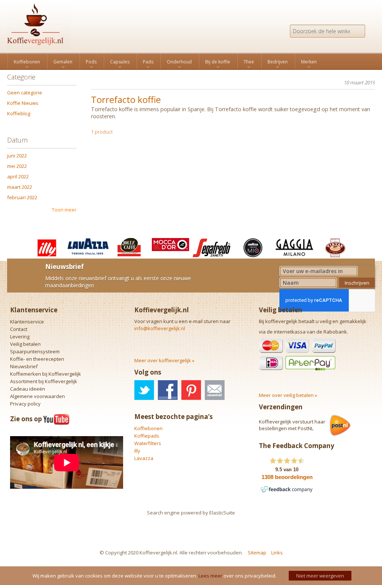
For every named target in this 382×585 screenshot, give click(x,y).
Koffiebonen (148, 428)
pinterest (191, 390)
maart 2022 (19, 187)
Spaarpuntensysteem (35, 351)
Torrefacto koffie (126, 99)
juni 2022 (17, 155)
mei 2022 (17, 166)
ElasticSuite (222, 512)
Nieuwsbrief (24, 366)
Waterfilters (147, 443)
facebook (168, 390)
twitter (144, 390)
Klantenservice (27, 321)
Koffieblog (18, 113)
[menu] (191, 61)
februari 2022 (22, 197)
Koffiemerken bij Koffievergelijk (45, 373)
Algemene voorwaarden (37, 396)
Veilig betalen (25, 344)
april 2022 (18, 176)
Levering (19, 336)
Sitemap (257, 552)
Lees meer (210, 575)
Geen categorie (24, 92)
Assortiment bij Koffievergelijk (43, 381)
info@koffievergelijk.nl (159, 328)
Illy (137, 450)
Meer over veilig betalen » (288, 395)
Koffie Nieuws (22, 103)
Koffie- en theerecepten (37, 359)
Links (277, 552)
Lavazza (143, 458)
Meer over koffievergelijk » (164, 360)
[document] (192, 576)
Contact (18, 329)
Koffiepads (146, 435)
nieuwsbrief (215, 390)
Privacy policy (25, 403)
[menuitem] (27, 62)
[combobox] (327, 31)
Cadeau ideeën (27, 388)
